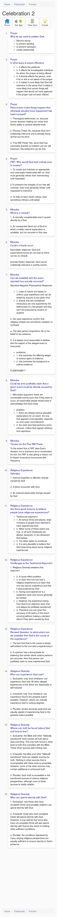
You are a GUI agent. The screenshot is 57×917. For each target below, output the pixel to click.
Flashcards (19, 4)
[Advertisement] (28, 878)
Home (7, 4)
